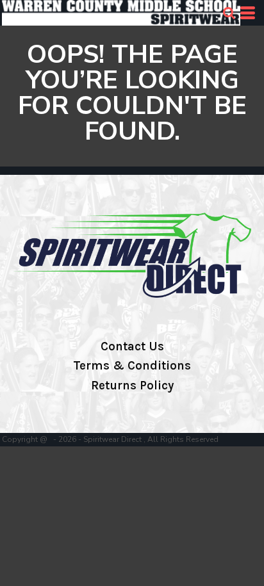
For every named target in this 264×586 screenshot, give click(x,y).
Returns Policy (132, 385)
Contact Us (132, 346)
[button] (228, 12)
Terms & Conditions (132, 366)
